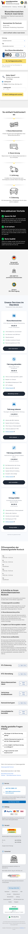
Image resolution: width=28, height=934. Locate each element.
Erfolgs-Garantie (9, 388)
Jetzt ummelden (14, 482)
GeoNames (22, 927)
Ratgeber (16, 901)
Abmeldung (20, 6)
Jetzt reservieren (14, 348)
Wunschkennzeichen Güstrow (13, 775)
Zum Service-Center (14, 802)
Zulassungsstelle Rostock (7, 767)
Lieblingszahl (7, 87)
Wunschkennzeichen (6, 6)
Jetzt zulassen (14, 437)
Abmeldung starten (14, 393)
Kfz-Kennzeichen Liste (19, 899)
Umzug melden (14, 527)
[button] (14, 734)
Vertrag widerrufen (14, 888)
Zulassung (14, 6)
